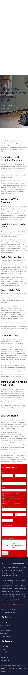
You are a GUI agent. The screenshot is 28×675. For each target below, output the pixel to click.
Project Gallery (4, 633)
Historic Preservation (6, 630)
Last (16, 477)
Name (4, 473)
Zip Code (4, 522)
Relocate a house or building (12, 498)
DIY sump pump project (14, 376)
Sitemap (9, 671)
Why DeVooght (4, 646)
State (16, 517)
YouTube (22, 604)
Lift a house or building (10, 496)
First (3, 477)
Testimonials (3, 652)
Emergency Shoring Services (12, 503)
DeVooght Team (10, 105)
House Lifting (4, 622)
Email (4, 487)
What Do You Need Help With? (10, 494)
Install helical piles (9, 501)
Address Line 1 (5, 512)
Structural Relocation (6, 625)
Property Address (7, 507)
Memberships (4, 657)
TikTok (17, 604)
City (3, 517)
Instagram (11, 604)
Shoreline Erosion (5, 636)
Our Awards (3, 655)
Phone (4, 481)
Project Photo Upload (8, 538)
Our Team (2, 649)
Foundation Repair (5, 628)
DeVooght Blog (4, 660)
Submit (5, 553)
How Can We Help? (8, 525)
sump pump (14, 339)
